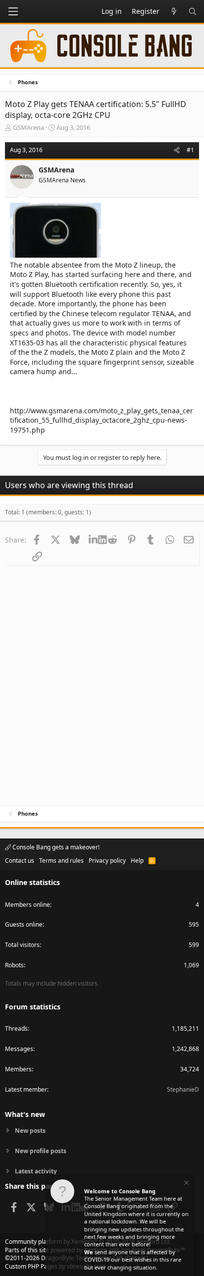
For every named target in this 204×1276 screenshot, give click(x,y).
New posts (30, 1131)
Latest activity (36, 1171)
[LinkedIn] (93, 539)
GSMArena (28, 127)
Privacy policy (107, 860)
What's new (25, 1114)
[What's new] (173, 11)
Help (137, 860)
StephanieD (183, 1089)
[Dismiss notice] (186, 1184)
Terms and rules (61, 860)
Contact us (19, 860)
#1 (190, 150)
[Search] (192, 11)
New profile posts (40, 1151)
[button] (13, 11)
